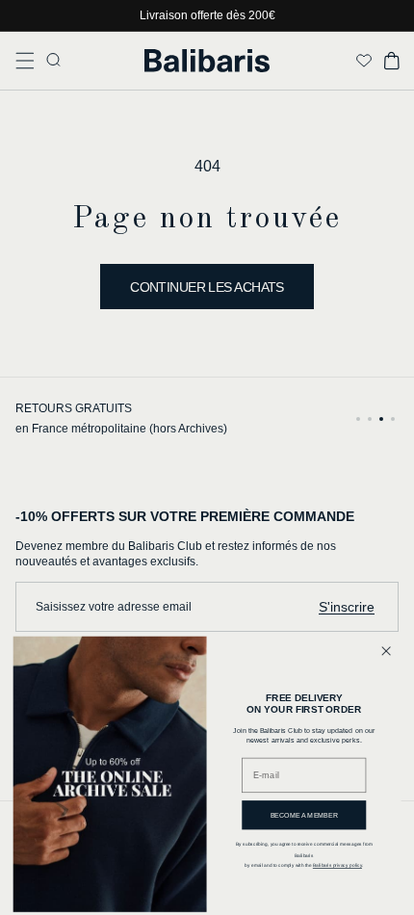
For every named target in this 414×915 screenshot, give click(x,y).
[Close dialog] (386, 651)
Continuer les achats (207, 287)
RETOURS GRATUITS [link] (73, 408)
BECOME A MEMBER (305, 815)
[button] (25, 60)
